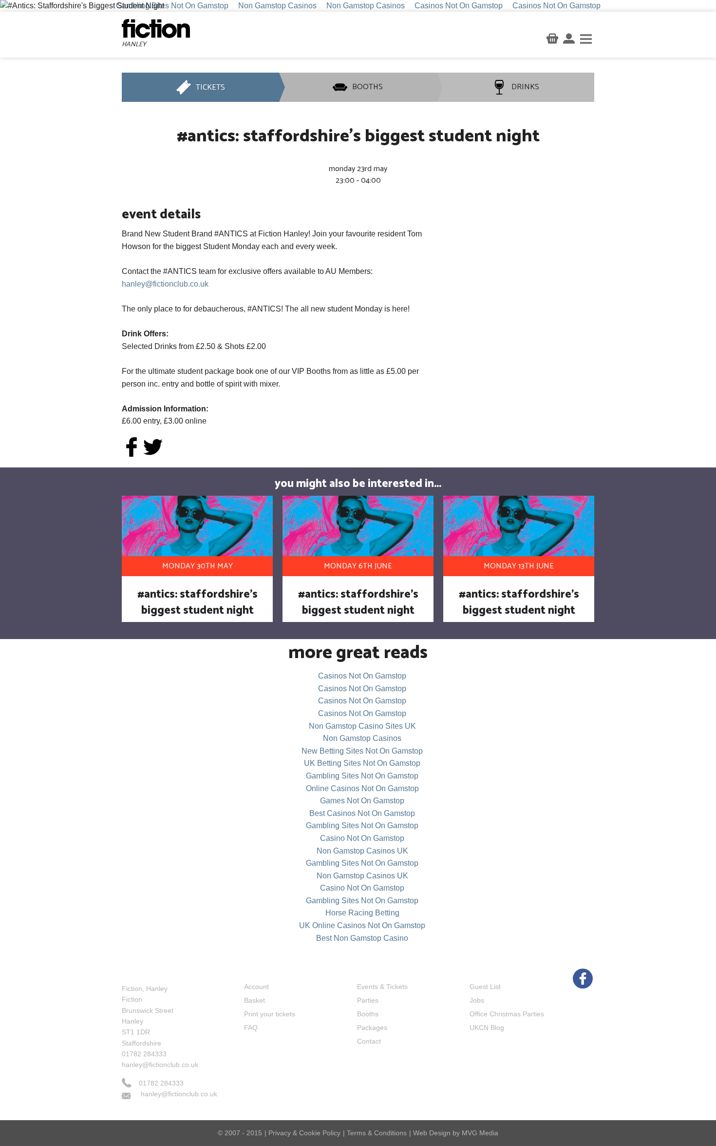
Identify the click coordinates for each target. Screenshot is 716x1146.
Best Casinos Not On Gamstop (362, 813)
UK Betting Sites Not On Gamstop (362, 763)
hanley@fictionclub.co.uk (165, 284)
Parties (367, 1000)
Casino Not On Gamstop (362, 838)
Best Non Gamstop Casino (362, 938)
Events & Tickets (382, 987)
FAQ (251, 1027)
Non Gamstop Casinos (362, 738)
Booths (367, 1014)
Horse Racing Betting (362, 913)
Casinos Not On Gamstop (362, 676)
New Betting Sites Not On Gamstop (362, 751)
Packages (372, 1027)
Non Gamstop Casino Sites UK (362, 726)
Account (256, 987)
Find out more (520, 340)
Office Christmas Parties (507, 1014)
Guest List (485, 987)
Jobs (477, 1000)
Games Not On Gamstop (362, 800)
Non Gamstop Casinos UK (362, 851)
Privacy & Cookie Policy (304, 1133)
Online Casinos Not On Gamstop (362, 788)
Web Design (432, 1133)
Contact (369, 1041)
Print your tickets (269, 1014)
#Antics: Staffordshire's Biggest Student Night (197, 602)
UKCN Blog (487, 1027)
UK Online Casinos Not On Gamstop (362, 925)
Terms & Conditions (377, 1133)
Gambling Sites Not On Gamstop (362, 776)
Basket (254, 1000)
